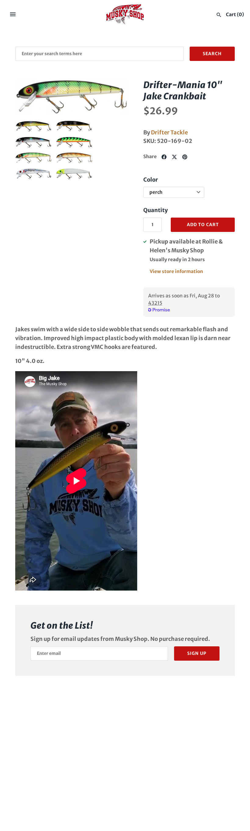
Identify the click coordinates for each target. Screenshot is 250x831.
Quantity (155, 210)
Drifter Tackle (169, 132)
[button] (28, 96)
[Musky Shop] (125, 14)
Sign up (196, 653)
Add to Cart (203, 224)
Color (150, 179)
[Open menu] (13, 14)
